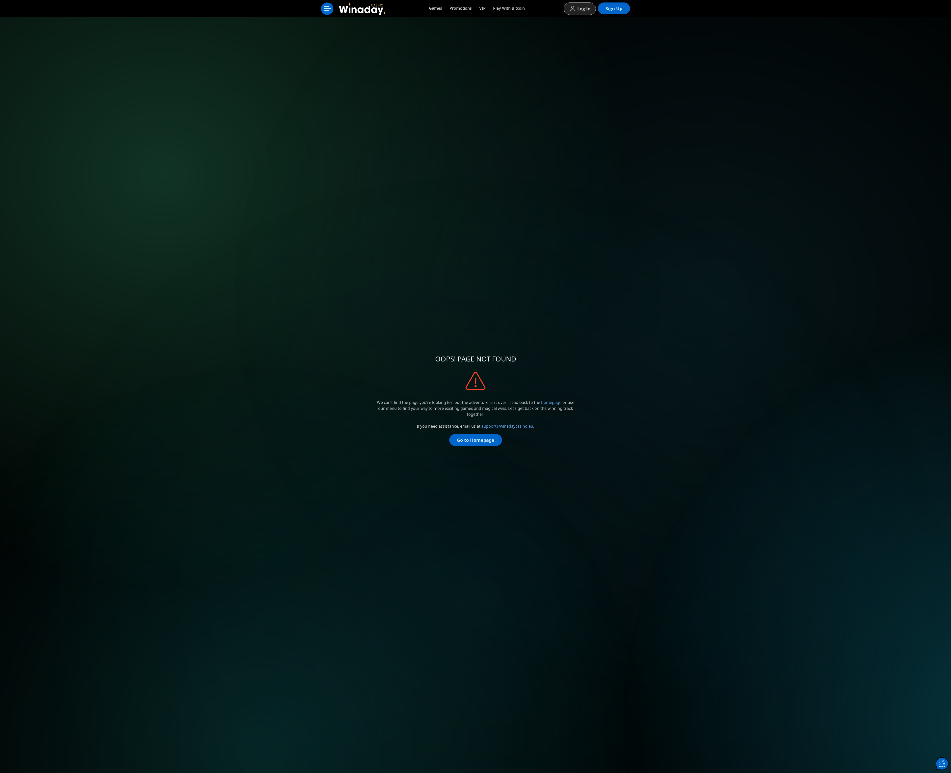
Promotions (460, 8)
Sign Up (614, 8)
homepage (551, 402)
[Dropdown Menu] (327, 8)
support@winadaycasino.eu (507, 426)
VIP (482, 8)
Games (435, 8)
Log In (584, 9)
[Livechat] (942, 764)
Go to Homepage (475, 440)
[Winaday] (364, 10)
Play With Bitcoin (509, 8)
